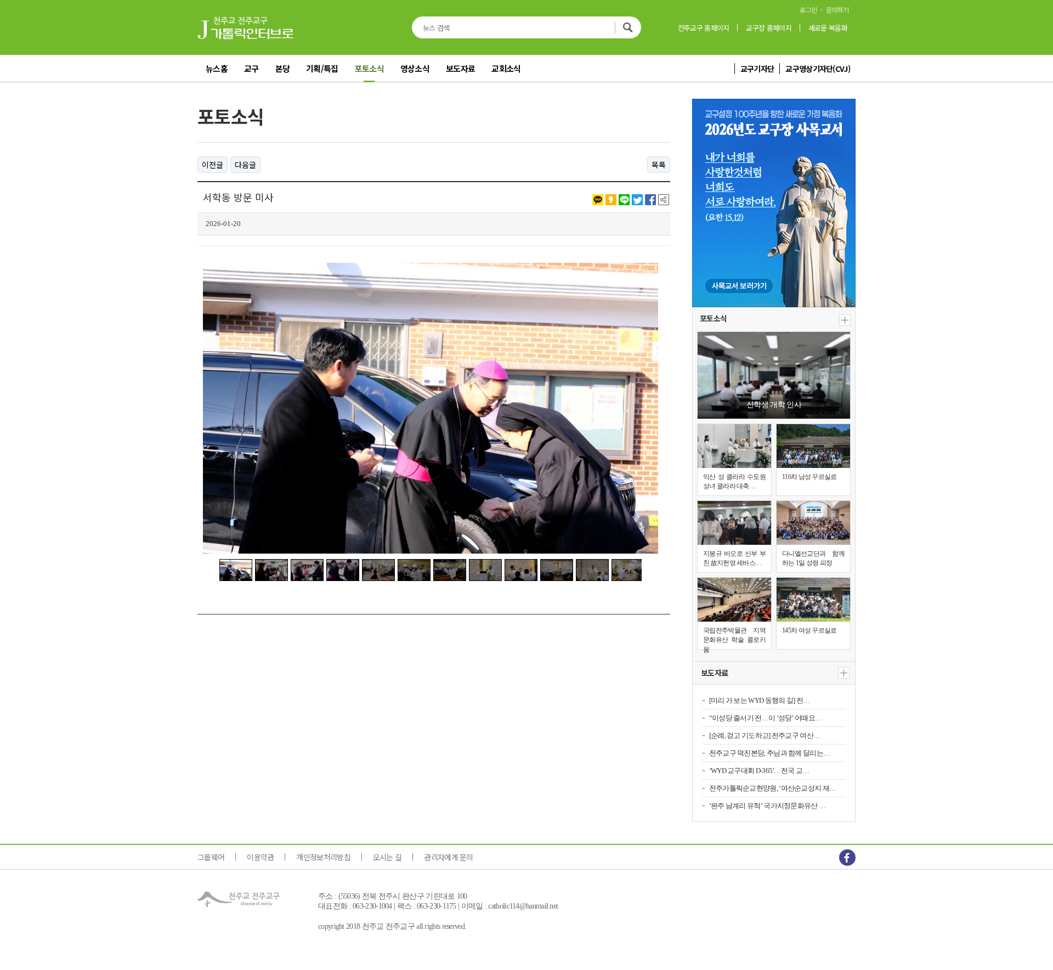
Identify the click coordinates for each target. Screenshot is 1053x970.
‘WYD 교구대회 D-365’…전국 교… (759, 770)
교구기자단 (757, 68)
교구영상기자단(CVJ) (817, 68)
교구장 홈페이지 (768, 27)
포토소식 (369, 68)
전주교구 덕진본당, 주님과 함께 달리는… (769, 753)
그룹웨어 (210, 856)
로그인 (808, 10)
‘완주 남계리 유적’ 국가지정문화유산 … (767, 806)
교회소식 (505, 68)
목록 (659, 164)
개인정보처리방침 (323, 856)
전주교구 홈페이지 (703, 27)
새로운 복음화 (827, 27)
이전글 (212, 164)
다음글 (245, 164)
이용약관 (260, 856)
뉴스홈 (217, 68)
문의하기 (837, 10)
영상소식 (414, 68)
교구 (251, 68)
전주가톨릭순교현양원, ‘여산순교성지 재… (772, 788)
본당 (282, 68)
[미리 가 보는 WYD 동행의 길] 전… (759, 700)
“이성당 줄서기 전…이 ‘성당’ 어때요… (765, 718)
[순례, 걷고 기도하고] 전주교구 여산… (764, 735)
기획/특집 (322, 68)
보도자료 (460, 68)
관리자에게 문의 (448, 856)
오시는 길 (387, 856)
